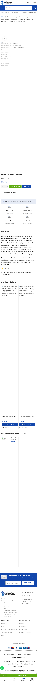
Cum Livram (22, 626)
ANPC (2, 635)
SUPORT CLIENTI (24, 620)
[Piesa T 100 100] (6, 502)
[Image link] (8, 593)
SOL (2, 638)
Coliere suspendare (29, 12)
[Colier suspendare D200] (27, 350)
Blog (2, 626)
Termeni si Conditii (6, 632)
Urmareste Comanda (25, 632)
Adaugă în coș (15, 186)
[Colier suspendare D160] (10, 350)
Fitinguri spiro (15, 12)
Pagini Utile (5, 620)
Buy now (27, 186)
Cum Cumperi (23, 629)
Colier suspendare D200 (26, 417)
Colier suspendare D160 (9, 417)
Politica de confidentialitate (9, 629)
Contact (21, 623)
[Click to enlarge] (4, 38)
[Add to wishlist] (15, 288)
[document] (18, 662)
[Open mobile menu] (2, 8)
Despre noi (4, 623)
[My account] (35, 8)
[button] (3, 29)
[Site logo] (7, 2)
